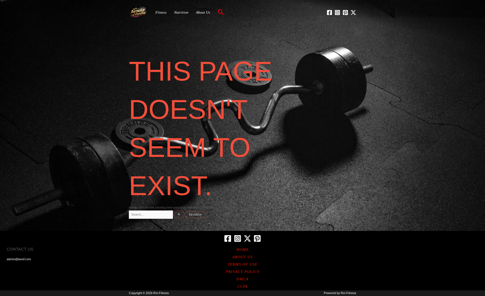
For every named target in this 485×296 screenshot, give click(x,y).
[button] (221, 12)
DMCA (242, 279)
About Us (203, 12)
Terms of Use (242, 264)
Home (242, 249)
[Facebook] (329, 12)
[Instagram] (337, 12)
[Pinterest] (345, 12)
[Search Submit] (179, 214)
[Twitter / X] (353, 12)
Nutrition (181, 12)
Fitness (161, 12)
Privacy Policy (243, 272)
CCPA (242, 286)
